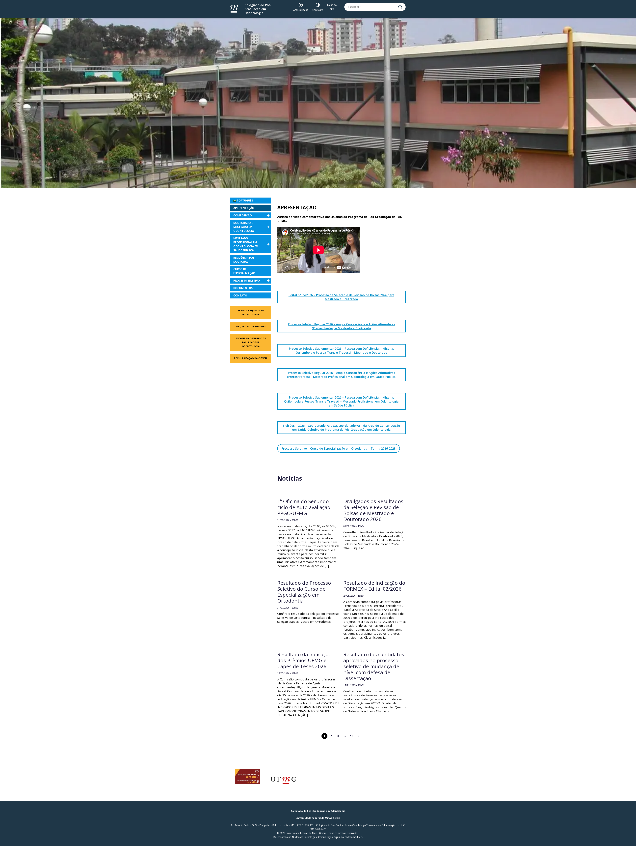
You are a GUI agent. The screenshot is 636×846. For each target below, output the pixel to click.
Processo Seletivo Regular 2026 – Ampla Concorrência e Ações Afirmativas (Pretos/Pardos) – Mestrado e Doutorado (341, 326)
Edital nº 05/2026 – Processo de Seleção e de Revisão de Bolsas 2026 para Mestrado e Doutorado (341, 297)
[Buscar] (400, 7)
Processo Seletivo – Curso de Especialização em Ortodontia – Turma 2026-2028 (338, 448)
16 (351, 736)
